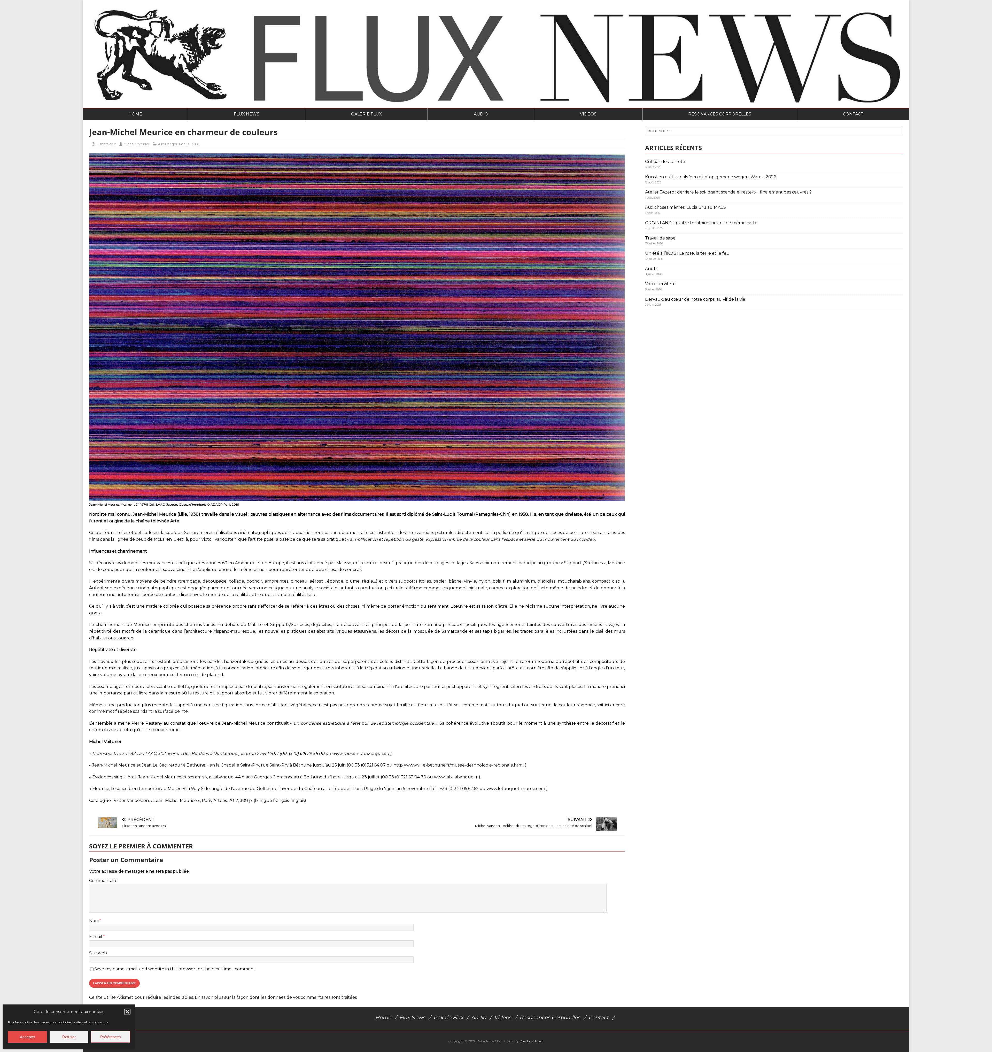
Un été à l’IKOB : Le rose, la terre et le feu (687, 253)
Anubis (652, 268)
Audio (481, 114)
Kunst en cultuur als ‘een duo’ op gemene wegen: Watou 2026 (710, 176)
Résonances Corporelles (719, 114)
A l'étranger (167, 144)
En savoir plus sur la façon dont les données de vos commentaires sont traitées (276, 997)
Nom (94, 920)
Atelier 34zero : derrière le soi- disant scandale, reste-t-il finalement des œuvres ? (728, 192)
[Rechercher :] (774, 131)
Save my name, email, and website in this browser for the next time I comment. (175, 968)
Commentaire (103, 880)
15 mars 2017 (106, 144)
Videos (588, 114)
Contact (853, 114)
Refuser (69, 1037)
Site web (98, 952)
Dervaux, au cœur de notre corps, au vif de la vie (695, 299)
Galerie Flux (366, 114)
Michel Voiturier (136, 144)
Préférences (110, 1037)
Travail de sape (660, 238)
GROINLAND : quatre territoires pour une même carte (701, 222)
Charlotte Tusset (532, 1041)
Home (135, 114)
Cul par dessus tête (665, 161)
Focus (184, 144)
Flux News (246, 114)
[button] (127, 1011)
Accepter (27, 1037)
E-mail (96, 936)
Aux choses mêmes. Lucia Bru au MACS (685, 207)
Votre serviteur (660, 283)
